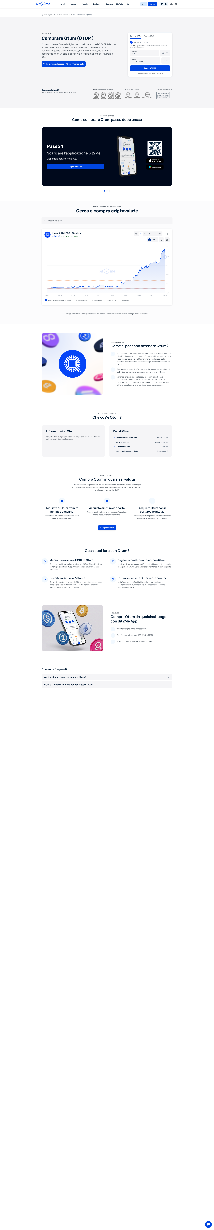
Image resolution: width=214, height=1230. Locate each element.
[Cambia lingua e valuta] (171, 4)
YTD (159, 234)
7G (141, 234)
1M (145, 234)
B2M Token (120, 4)
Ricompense (49, 15)
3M (150, 234)
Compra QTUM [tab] (135, 36)
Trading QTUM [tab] (149, 36)
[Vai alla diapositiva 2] (107, 191)
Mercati (62, 4)
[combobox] (109, 220)
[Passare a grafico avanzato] (167, 233)
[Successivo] (113, 190)
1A (154, 234)
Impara (73, 4)
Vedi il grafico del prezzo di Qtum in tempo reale (63, 64)
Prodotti (85, 4)
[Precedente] (100, 190)
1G (136, 234)
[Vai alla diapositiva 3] (109, 191)
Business (96, 4)
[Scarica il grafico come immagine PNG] (161, 239)
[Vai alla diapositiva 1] (104, 191)
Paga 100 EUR (150, 68)
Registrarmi (74, 166)
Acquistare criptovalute (63, 15)
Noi (128, 4)
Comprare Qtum (107, 527)
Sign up (152, 4)
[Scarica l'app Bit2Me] (164, 4)
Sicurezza (109, 4)
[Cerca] (176, 4)
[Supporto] (208, 1224)
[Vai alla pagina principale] (43, 4)
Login (144, 4)
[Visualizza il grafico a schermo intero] (167, 239)
